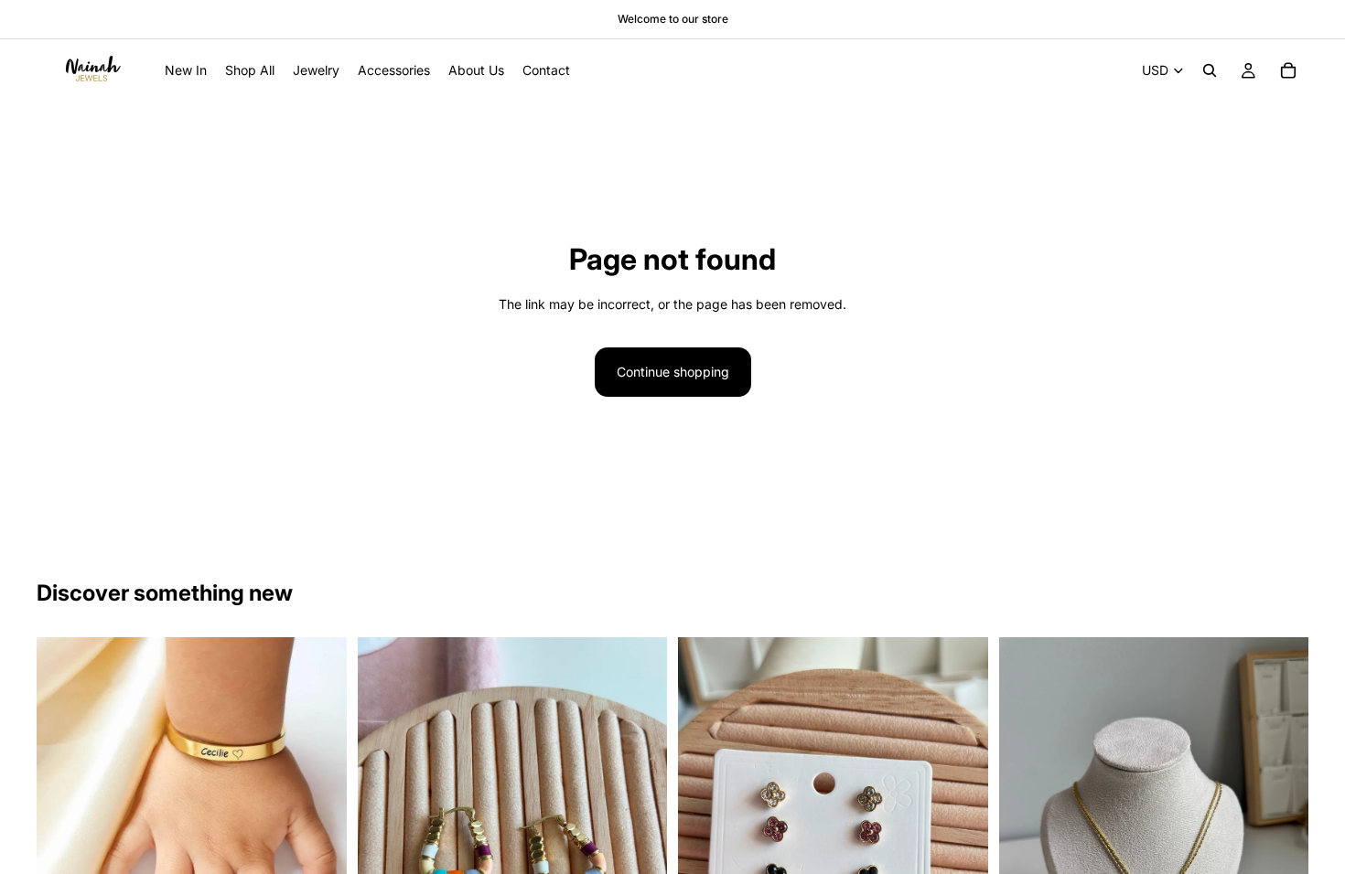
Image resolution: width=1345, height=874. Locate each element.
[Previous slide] (64, 793)
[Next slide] (319, 793)
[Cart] (1288, 70)
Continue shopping (673, 371)
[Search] (1209, 70)
